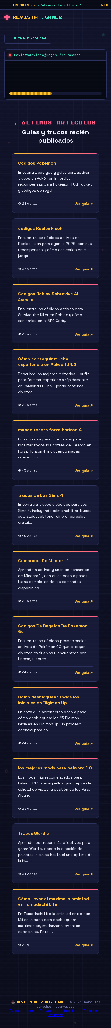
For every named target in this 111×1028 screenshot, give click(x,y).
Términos (90, 1011)
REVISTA (37, 17)
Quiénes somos (21, 1011)
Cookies (70, 1011)
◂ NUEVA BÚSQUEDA (28, 38)
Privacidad (49, 1011)
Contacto (55, 1015)
